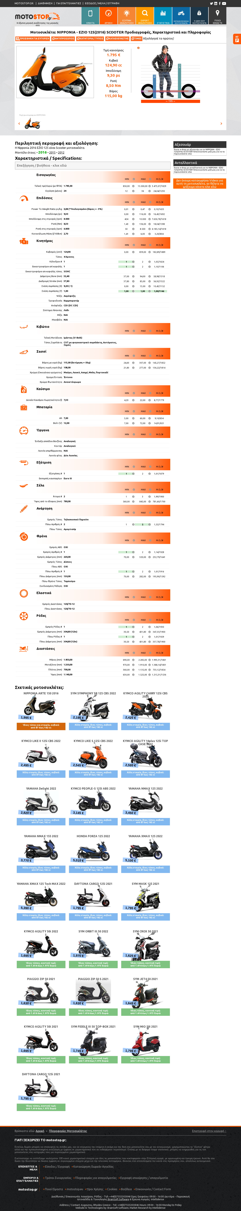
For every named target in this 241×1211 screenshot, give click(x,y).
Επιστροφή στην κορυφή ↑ (209, 1131)
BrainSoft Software (118, 1199)
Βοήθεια (126, 1189)
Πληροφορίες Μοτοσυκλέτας (68, 1131)
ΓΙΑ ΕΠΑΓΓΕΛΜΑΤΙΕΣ (68, 3)
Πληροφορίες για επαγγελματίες (95, 1177)
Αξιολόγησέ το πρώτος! (158, 38)
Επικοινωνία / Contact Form (153, 1189)
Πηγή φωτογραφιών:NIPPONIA (32, 115)
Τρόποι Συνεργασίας (57, 1177)
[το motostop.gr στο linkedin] (215, 3)
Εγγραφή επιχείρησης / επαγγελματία (143, 1177)
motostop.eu (75, 1189)
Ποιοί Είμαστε (54, 1189)
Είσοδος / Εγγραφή (57, 1166)
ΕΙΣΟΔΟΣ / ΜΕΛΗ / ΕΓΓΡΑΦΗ (102, 3)
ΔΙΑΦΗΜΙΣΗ (45, 3)
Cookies (112, 1189)
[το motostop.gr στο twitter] (211, 3)
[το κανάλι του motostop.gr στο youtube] (224, 3)
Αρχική (40, 1131)
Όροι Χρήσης (95, 1189)
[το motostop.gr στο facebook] (219, 3)
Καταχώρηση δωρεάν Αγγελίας (93, 1166)
